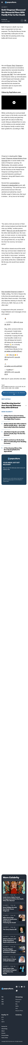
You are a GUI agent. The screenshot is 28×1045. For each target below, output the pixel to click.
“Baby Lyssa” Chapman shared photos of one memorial (14, 158)
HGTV (2, 1021)
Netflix (17, 1006)
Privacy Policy (6, 481)
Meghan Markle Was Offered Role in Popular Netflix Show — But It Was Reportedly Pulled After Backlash (15, 425)
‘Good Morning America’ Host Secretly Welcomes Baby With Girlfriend (11, 405)
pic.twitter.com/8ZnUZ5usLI (13, 351)
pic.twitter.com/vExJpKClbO (13, 366)
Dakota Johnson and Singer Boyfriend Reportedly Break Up (9, 940)
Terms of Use (10, 479)
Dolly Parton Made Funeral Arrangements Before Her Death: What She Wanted (13, 898)
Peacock (18, 1001)
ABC (2, 999)
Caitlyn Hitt (5, 19)
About (3, 1030)
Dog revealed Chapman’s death (11, 292)
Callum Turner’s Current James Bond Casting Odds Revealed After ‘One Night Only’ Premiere (15, 417)
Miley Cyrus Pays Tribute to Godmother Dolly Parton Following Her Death (10, 920)
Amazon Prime (19, 1010)
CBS (2, 1004)
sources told (7, 74)
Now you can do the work (15, 231)
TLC (2, 1019)
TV (2, 997)
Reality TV (4, 1015)
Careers (3, 1033)
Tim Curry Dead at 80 (10, 929)
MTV (2, 1017)
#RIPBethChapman (10, 347)
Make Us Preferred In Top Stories (14, 392)
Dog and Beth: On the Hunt (14, 386)
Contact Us (4, 1026)
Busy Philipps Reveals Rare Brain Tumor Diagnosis (10, 909)
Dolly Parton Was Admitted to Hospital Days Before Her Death (10, 970)
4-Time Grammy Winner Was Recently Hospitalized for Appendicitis (13, 449)
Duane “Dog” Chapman (14, 65)
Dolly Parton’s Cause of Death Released (9, 960)
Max (17, 1004)
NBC (2, 1001)
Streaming (19, 997)
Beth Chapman (4, 386)
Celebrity (4, 7)
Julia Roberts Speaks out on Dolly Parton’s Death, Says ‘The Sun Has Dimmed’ (14, 433)
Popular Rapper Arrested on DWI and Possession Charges (9, 950)
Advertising (4, 1028)
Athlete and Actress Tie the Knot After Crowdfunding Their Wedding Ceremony (15, 441)
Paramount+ (19, 999)
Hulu (17, 1008)
